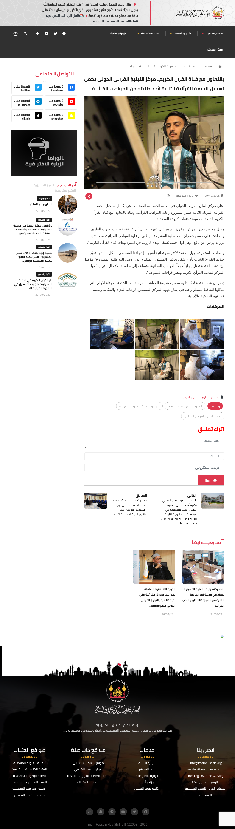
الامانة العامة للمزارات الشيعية (88, 776)
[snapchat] (100, 811)
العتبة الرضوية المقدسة (29, 776)
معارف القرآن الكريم (171, 66)
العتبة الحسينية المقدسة (185, 406)
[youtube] (47, 34)
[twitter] (55, 34)
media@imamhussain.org (205, 776)
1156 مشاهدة (185, 195)
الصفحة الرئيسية (204, 66)
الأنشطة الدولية (138, 66)
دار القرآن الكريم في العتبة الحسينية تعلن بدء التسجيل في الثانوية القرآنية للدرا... (33, 284)
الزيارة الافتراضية (147, 776)
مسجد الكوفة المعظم (29, 795)
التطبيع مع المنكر (41, 204)
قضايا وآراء (44, 198)
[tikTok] (89, 811)
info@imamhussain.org (206, 763)
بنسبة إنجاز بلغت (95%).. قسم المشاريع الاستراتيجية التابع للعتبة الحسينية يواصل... (34, 256)
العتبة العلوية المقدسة (29, 763)
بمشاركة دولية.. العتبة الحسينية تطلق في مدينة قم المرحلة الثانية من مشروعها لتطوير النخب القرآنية (203, 597)
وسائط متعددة (149, 33)
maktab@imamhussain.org (205, 769)
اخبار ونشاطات (182, 33)
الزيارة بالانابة (118, 33)
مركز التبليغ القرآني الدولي (200, 397)
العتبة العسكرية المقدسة (29, 782)
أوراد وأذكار (147, 782)
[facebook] (64, 34)
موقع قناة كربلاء (88, 782)
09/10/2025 (212, 195)
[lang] (15, 33)
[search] (25, 33)
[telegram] (112, 811)
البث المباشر (215, 49)
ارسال (208, 480)
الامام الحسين (214, 33)
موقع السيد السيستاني (88, 763)
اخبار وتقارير (44, 220)
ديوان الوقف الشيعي (88, 769)
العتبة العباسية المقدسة (29, 789)
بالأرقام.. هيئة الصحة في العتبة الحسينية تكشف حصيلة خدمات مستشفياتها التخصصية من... (32, 229)
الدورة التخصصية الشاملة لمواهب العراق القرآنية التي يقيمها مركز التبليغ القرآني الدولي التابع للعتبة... (157, 597)
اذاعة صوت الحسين (146, 789)
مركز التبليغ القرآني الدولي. (202, 416)
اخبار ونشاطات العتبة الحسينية (139, 406)
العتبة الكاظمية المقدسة (29, 769)
